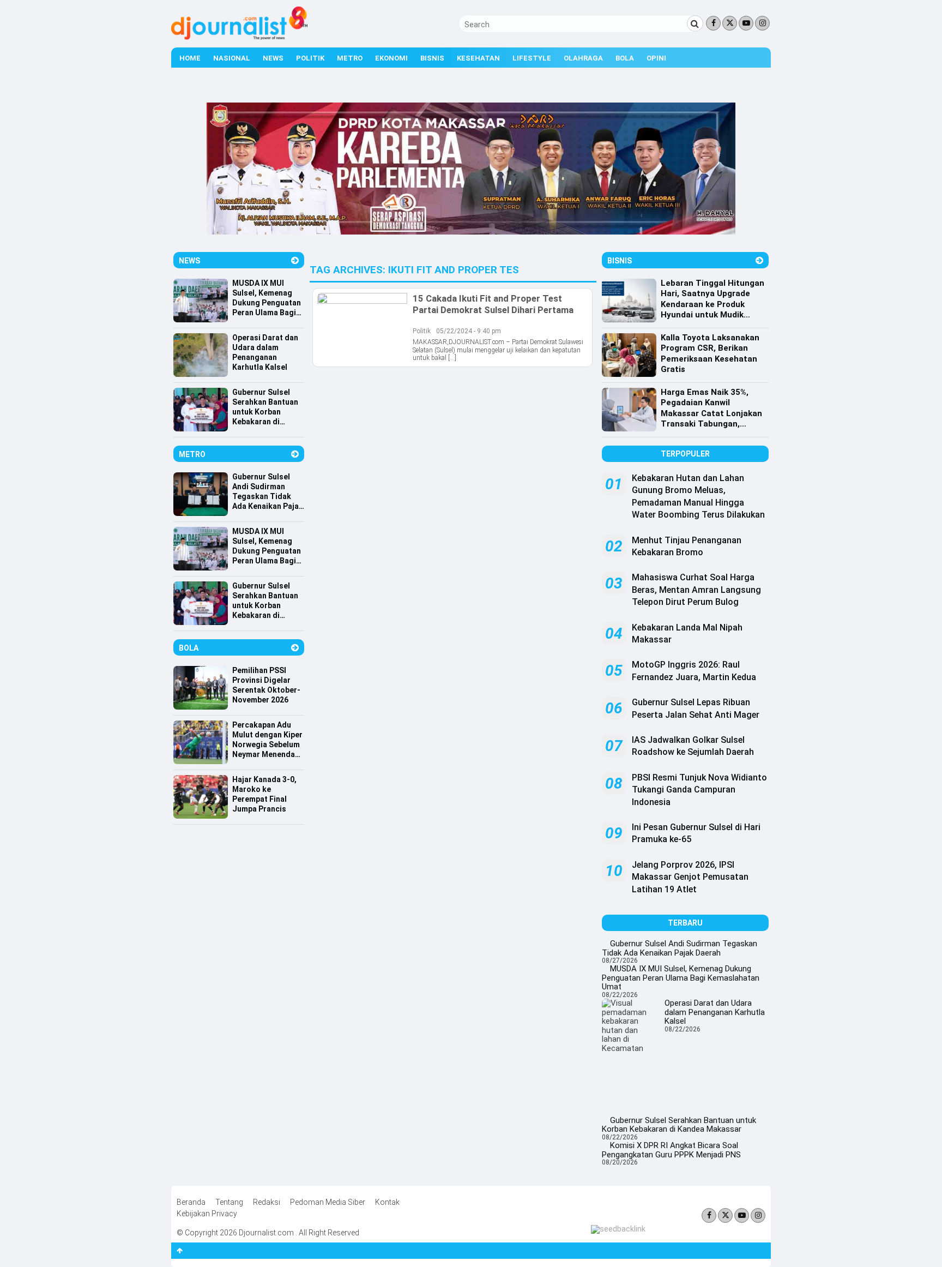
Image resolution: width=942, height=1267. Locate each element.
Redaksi (266, 1202)
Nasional (231, 58)
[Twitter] (729, 23)
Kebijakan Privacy (207, 1213)
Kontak (387, 1202)
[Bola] (295, 647)
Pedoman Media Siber (327, 1202)
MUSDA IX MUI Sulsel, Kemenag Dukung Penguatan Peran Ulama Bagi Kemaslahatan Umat (680, 978)
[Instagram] (762, 23)
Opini (656, 58)
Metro (350, 58)
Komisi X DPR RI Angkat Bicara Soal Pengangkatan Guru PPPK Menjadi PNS (671, 1150)
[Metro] (295, 454)
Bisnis (432, 58)
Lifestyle (531, 58)
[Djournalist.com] (239, 37)
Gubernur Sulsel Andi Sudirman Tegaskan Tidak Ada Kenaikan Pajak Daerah (679, 948)
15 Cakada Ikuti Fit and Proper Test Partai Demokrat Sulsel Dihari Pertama (493, 304)
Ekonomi (391, 58)
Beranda (191, 1202)
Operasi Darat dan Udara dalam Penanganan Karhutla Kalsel (715, 1012)
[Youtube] (746, 23)
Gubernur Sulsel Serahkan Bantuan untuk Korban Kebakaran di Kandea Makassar (679, 1124)
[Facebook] (713, 23)
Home (190, 58)
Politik (310, 58)
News (273, 58)
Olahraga (583, 58)
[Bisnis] (759, 260)
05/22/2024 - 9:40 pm (468, 331)
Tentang (229, 1202)
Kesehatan (478, 58)
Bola (624, 58)
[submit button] (695, 23)
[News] (295, 260)
